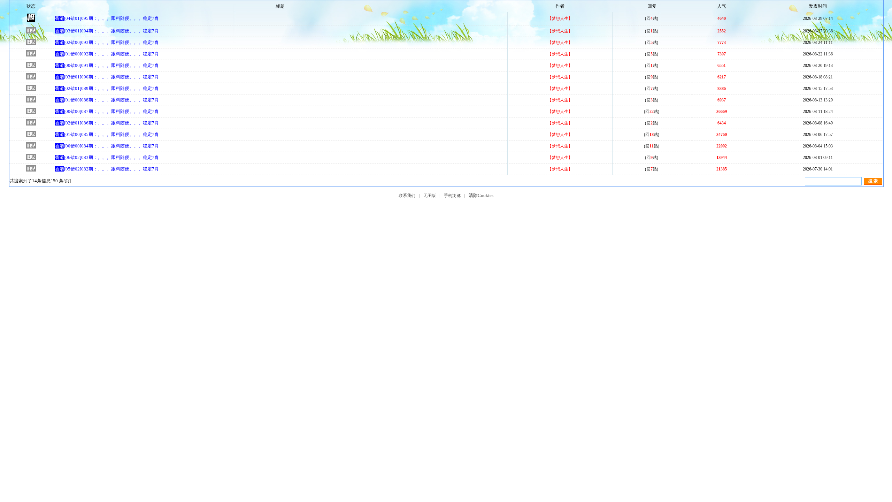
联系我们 (407, 195)
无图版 (429, 195)
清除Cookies (481, 195)
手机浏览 (452, 195)
